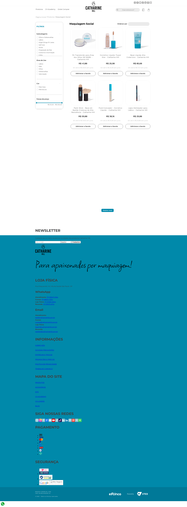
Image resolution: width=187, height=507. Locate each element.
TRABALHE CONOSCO (44, 369)
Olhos (41, 69)
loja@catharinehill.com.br (45, 318)
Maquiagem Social (63, 17)
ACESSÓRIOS (40, 387)
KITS (37, 392)
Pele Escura (43, 89)
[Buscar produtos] (118, 10)
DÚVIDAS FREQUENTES (44, 350)
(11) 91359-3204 (50, 302)
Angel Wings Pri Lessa (46, 42)
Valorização (43, 74)
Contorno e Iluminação (46, 52)
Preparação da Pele (45, 50)
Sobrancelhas (43, 71)
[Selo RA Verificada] (45, 479)
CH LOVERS (40, 401)
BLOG (37, 406)
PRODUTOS (39, 383)
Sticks (41, 47)
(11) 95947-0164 (52, 297)
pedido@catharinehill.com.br (46, 332)
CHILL (41, 55)
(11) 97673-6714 (48, 304)
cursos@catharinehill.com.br (46, 322)
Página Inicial (41, 17)
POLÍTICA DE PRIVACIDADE (46, 364)
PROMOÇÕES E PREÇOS (45, 359)
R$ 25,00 (51, 104)
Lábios (41, 40)
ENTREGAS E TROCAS (43, 355)
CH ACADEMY (40, 397)
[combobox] (128, 10)
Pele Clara (42, 87)
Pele (40, 66)
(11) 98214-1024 (47, 300)
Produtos (50, 17)
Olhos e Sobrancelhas (46, 37)
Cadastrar (76, 242)
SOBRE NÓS (40, 345)
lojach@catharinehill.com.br (46, 327)
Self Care (42, 45)
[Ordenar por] (138, 24)
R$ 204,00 (58, 104)
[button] (49, 34)
